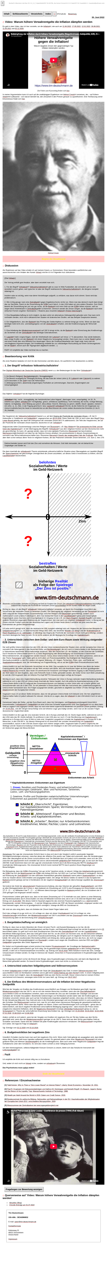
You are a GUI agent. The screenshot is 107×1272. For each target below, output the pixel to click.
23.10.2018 (33, 1028)
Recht (26, 376)
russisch (50, 406)
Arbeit (5, 97)
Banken (51, 306)
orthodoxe (23, 287)
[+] (50, 26)
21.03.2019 (79, 1011)
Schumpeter (7, 1011)
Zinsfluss (90, 863)
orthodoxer (20, 704)
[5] (95, 873)
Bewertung (72, 14)
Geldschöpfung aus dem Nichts (66, 973)
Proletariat (68, 843)
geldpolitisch (73, 948)
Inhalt (7, 14)
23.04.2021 (10, 709)
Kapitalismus (83, 635)
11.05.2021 (7, 29)
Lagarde (9, 337)
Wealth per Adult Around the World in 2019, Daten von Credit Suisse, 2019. (36, 1095)
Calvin (85, 378)
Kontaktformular (14, 1226)
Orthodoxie (85, 370)
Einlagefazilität (60, 880)
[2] (25, 455)
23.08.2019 (16, 1013)
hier (68, 91)
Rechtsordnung (53, 649)
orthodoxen (25, 451)
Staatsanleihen (88, 875)
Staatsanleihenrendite (11, 662)
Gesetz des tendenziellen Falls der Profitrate (75, 435)
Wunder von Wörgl (72, 631)
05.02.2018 (63, 951)
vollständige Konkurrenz (73, 1009)
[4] (34, 690)
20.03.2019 (89, 1011)
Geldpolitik (31, 418)
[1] (74, 420)
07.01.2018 (7, 1013)
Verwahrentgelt (31, 1041)
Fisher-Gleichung (73, 311)
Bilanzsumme (26, 873)
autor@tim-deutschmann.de (25, 1222)
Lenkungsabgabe (9, 1050)
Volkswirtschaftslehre (38, 287)
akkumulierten (28, 886)
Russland (42, 940)
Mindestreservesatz (39, 915)
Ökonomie (54, 427)
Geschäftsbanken (87, 991)
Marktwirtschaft (88, 946)
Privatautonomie (58, 946)
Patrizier (52, 843)
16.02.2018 (99, 1011)
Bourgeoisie (38, 843)
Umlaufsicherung (9, 631)
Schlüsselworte (20, 14)
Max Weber (68, 427)
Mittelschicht (10, 839)
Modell (98, 838)
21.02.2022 (17, 901)
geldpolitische (64, 861)
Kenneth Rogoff (85, 618)
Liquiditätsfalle (8, 456)
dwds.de (99, 388)
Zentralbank (34, 302)
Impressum (12, 1239)
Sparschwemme (12, 453)
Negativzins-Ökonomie (45, 1009)
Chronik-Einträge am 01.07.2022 (21, 1205)
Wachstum (7, 433)
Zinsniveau (98, 880)
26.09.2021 (95, 26)
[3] (80, 675)
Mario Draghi (71, 618)
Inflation (46, 26)
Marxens (52, 435)
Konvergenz (16, 658)
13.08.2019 (29, 1013)
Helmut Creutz (69, 94)
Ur (5, 289)
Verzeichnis (36, 14)
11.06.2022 (66, 26)
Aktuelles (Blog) (15, 1203)
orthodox (16, 394)
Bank (92, 339)
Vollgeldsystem (16, 971)
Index (48, 14)
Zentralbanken (67, 931)
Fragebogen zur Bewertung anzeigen (24, 1189)
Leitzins (55, 337)
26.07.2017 (72, 977)
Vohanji (38, 272)
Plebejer (80, 843)
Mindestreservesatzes (30, 330)
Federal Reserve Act (11, 671)
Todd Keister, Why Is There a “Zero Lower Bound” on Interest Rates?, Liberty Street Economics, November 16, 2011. (52, 1085)
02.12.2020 (19, 29)
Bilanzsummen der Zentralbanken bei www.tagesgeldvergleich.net (32, 1105)
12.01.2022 (86, 26)
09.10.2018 (57, 418)
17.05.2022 (76, 26)
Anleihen (85, 871)
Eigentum (71, 702)
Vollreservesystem (85, 971)
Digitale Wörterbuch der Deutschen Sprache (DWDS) (27, 370)
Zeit (24, 381)
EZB (45, 304)
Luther (73, 378)
